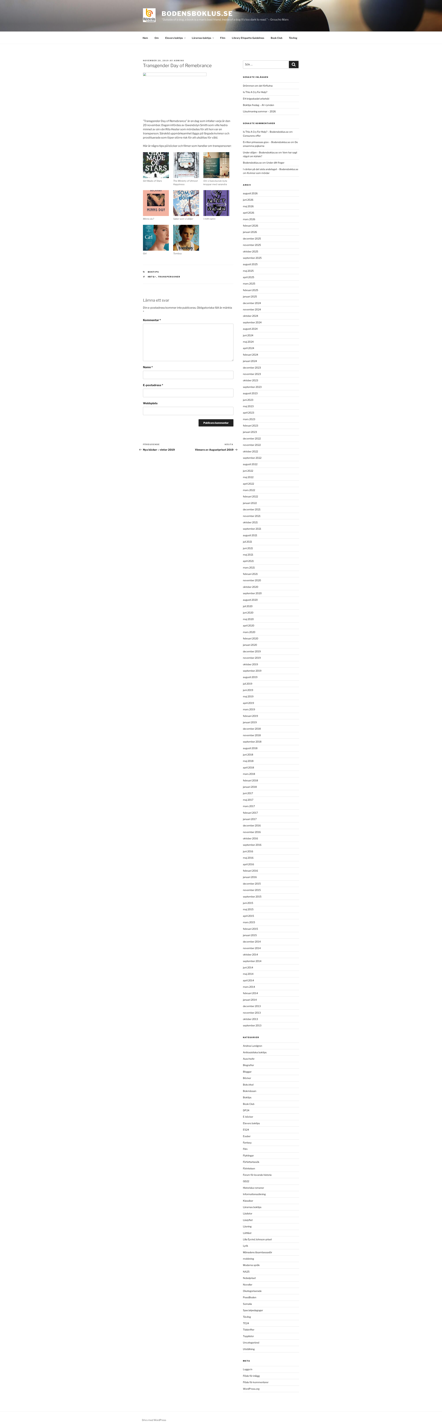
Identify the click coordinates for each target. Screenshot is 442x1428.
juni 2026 (248, 199)
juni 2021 (248, 548)
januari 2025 (250, 296)
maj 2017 (248, 799)
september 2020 (252, 593)
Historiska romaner (253, 1187)
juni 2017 (248, 793)
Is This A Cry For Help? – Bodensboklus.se (266, 131)
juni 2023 (248, 399)
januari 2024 (250, 361)
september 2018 (252, 741)
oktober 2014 (250, 954)
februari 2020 (250, 638)
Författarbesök (251, 1161)
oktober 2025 (250, 251)
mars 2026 (249, 219)
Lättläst (247, 1232)
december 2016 (252, 825)
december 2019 (252, 651)
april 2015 (248, 915)
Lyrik (245, 1245)
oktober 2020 (250, 586)
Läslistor (247, 1213)
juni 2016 (248, 851)
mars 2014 (249, 986)
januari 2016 (250, 877)
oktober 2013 (250, 1019)
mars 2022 (249, 490)
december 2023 (252, 367)
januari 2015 (250, 935)
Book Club (276, 37)
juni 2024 (248, 335)
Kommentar (152, 320)
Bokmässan (249, 1091)
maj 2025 (248, 270)
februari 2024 (250, 354)
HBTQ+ (152, 277)
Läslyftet (248, 1220)
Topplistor (248, 1336)
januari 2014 (250, 999)
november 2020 (252, 580)
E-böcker (248, 1116)
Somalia (247, 1303)
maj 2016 (248, 857)
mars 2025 (249, 283)
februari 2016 (250, 870)
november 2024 (252, 309)
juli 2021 (247, 541)
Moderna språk (251, 1265)
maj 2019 (248, 696)
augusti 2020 (250, 599)
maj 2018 (248, 760)
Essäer (247, 1136)
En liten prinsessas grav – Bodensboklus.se (266, 142)
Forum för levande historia (257, 1174)
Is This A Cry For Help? (255, 92)
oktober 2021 (250, 522)
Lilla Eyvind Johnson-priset (257, 1239)
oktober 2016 (250, 838)
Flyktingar (248, 1155)
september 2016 (252, 844)
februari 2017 (250, 812)
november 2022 (252, 444)
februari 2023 (250, 425)
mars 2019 (249, 709)
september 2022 (252, 457)
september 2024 (252, 322)
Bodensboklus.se (197, 13)
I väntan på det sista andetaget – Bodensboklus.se (270, 169)
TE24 (246, 1323)
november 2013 (252, 1012)
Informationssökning (254, 1194)
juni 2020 (248, 612)
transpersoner (169, 277)
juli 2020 (248, 606)
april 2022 (248, 483)
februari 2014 (250, 993)
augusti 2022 (250, 464)
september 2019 (252, 670)
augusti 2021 (250, 535)
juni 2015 (248, 902)
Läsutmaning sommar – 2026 (259, 111)
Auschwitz (248, 1058)
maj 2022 (248, 477)
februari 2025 (250, 290)
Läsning (247, 1226)
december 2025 (252, 238)
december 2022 (252, 438)
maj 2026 (248, 206)
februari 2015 (250, 928)
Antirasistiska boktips (255, 1052)
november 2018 (252, 735)
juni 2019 (248, 690)
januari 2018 (250, 786)
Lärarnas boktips (201, 37)
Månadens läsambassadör (257, 1252)
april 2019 (248, 702)
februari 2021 (250, 573)
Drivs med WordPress (154, 1420)
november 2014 (252, 948)
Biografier (248, 1065)
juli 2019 (247, 683)
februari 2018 (250, 780)
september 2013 (252, 1025)
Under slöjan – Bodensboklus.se (260, 152)
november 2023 (252, 373)
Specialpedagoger (253, 1310)
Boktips (153, 272)
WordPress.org (251, 1388)
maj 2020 (248, 619)
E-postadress (153, 385)
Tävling (293, 37)
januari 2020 (250, 644)
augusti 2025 (250, 264)
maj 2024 (248, 341)
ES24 (246, 1129)
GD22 (246, 1181)
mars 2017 (249, 806)
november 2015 (252, 890)
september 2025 (252, 257)
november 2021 (252, 515)
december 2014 (252, 941)
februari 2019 (250, 715)
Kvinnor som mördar (258, 172)
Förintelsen (249, 1168)
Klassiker (248, 1200)
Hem (145, 37)
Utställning (249, 1349)
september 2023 (252, 386)
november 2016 (252, 832)
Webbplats (150, 403)
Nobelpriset (249, 1278)
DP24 (246, 1110)
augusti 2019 (250, 677)
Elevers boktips (174, 37)
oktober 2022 (250, 451)
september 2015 (252, 896)
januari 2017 (250, 819)
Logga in (247, 1369)
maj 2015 (248, 909)
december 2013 (252, 1006)
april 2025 (248, 277)
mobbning (248, 1258)
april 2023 (248, 412)
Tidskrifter (248, 1329)
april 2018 (248, 767)
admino (179, 60)
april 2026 (248, 212)
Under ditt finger (275, 162)
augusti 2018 (250, 748)
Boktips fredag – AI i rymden (258, 105)
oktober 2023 (250, 380)
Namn (148, 367)
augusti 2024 (250, 328)
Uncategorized (251, 1342)
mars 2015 (249, 922)
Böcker (247, 1078)
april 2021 (248, 561)
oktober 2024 (250, 315)
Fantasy (247, 1142)
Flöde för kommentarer (255, 1382)
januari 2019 (250, 722)
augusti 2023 (250, 393)
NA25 (246, 1271)
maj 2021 (248, 554)
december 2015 (252, 883)
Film (222, 37)
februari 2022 (250, 496)
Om (157, 37)
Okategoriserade (252, 1290)
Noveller (247, 1284)
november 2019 (252, 657)
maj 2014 (248, 973)
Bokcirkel (248, 1084)
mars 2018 (249, 773)
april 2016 (248, 864)
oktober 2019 (250, 664)
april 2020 (248, 625)
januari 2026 (250, 231)
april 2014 (248, 980)
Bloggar (247, 1071)
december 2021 (252, 509)
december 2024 (252, 303)
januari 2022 (250, 503)
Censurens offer (252, 135)
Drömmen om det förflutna (258, 85)
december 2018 (252, 728)
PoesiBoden (249, 1297)
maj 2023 (248, 406)
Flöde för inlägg (251, 1375)
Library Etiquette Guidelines (248, 37)
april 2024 (248, 348)
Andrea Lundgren (252, 1045)
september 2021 (252, 528)
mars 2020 (249, 632)
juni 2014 (248, 967)
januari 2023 (250, 431)
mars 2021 (249, 567)
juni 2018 (248, 754)
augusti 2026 (250, 193)
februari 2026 (250, 225)
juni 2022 (248, 470)
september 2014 (252, 961)
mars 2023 (249, 419)
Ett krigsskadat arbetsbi (256, 98)
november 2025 (252, 244)
